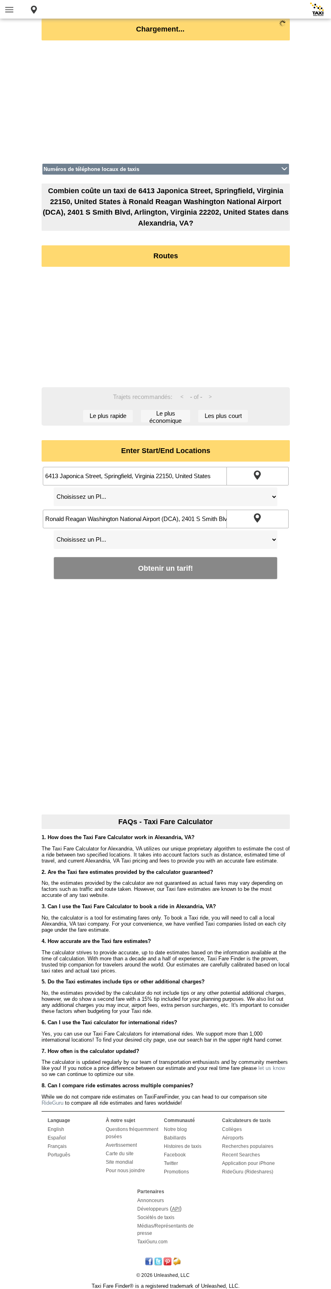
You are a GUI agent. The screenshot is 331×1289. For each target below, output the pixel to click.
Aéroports (232, 1138)
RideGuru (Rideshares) (247, 1172)
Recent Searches (241, 1155)
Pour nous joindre (125, 1170)
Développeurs (152, 1209)
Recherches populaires (247, 1146)
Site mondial (119, 1162)
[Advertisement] (166, 101)
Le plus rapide (108, 415)
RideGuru (52, 1103)
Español (57, 1138)
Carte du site (120, 1153)
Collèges (232, 1129)
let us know (271, 1068)
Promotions (176, 1172)
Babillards (175, 1138)
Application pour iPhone (248, 1163)
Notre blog (175, 1129)
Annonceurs (150, 1200)
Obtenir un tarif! (165, 568)
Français (57, 1146)
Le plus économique (165, 416)
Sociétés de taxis (155, 1217)
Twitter (171, 1163)
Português (59, 1155)
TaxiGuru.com (152, 1242)
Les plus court (223, 415)
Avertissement (121, 1145)
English (56, 1129)
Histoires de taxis (182, 1146)
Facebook (175, 1155)
